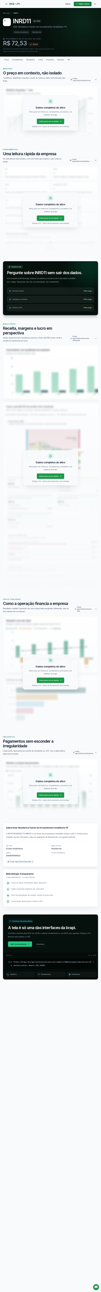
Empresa (60, 60)
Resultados (30, 60)
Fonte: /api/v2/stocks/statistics (81, 160)
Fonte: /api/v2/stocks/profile (20, 862)
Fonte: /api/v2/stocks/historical (82, 79)
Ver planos (40, 944)
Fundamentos (17, 60)
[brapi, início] (14, 4)
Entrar (68, 4)
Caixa (40, 60)
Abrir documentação (18, 944)
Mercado (6, 13)
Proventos (50, 60)
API (68, 60)
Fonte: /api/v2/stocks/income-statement (81, 338)
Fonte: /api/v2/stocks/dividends (84, 752)
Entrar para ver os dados (49, 121)
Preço (6, 60)
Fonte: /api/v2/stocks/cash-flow (84, 609)
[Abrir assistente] (96, 1287)
